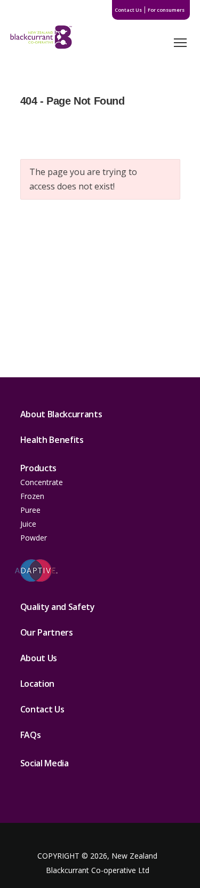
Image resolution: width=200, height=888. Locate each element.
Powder (33, 538)
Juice (28, 524)
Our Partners (46, 632)
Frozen (32, 496)
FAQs (30, 735)
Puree (30, 510)
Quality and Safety (57, 607)
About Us (38, 658)
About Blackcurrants (61, 414)
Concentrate (41, 482)
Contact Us (128, 9)
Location (37, 683)
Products (38, 468)
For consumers (166, 9)
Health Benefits (52, 440)
